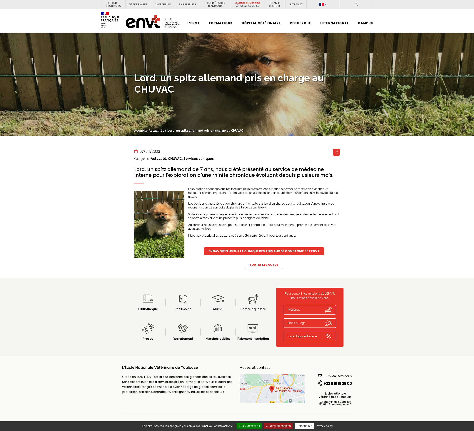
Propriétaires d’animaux (215, 4)
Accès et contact (255, 367)
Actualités (156, 130)
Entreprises (187, 4)
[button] (356, 4)
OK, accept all (250, 425)
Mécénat (294, 309)
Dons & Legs (296, 323)
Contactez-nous (339, 376)
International (334, 23)
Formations (221, 23)
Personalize (304, 425)
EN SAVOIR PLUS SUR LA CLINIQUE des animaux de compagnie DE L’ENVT (264, 251)
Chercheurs (163, 4)
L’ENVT (193, 23)
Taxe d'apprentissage (302, 336)
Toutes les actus (263, 265)
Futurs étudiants (113, 4)
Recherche (300, 23)
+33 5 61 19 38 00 (337, 383)
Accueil (140, 130)
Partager (336, 152)
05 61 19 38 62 (249, 5)
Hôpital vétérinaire (261, 23)
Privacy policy (324, 425)
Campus (365, 23)
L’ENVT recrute (275, 4)
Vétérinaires (138, 4)
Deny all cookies (279, 425)
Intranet (296, 4)
